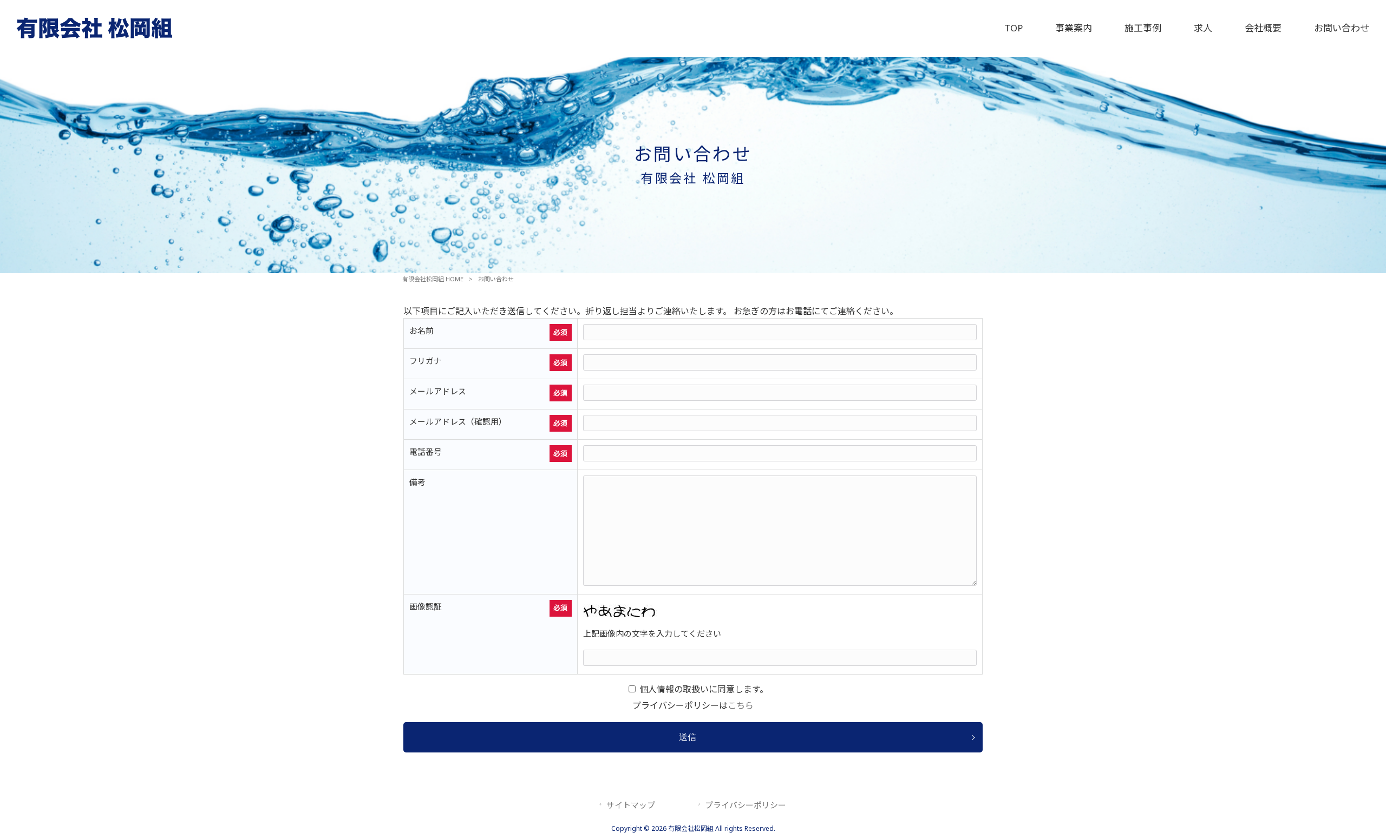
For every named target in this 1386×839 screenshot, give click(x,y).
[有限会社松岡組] (94, 37)
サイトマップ (630, 805)
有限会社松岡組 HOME (432, 279)
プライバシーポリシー (745, 805)
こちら (741, 705)
